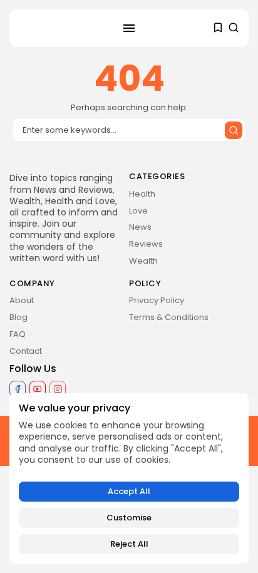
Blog (18, 317)
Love (138, 211)
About (21, 300)
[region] (129, 478)
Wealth (143, 261)
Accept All (129, 491)
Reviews (146, 244)
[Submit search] (233, 130)
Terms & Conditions (169, 317)
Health (142, 194)
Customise (129, 518)
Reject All (129, 544)
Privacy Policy (156, 300)
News (140, 227)
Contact (25, 351)
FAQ (17, 334)
